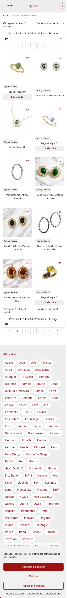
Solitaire (53, 546)
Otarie (24, 504)
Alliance (47, 362)
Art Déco (27, 377)
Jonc (55, 475)
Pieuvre (29, 518)
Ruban (51, 532)
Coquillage (32, 419)
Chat (55, 398)
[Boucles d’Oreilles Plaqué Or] (49, 68)
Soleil (38, 546)
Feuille (24, 447)
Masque (42, 489)
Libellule (23, 482)
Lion (37, 482)
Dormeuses (35, 433)
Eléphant (10, 440)
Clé (46, 405)
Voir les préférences (33, 585)
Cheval (9, 405)
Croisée (49, 419)
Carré (53, 391)
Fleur (54, 447)
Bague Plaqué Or (17, 91)
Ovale (37, 504)
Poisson (24, 525)
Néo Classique (43, 497)
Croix (8, 426)
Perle (44, 511)
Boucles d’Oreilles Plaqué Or (50, 95)
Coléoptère (12, 419)
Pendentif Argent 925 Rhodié (17, 196)
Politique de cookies (15, 593)
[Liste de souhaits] (27, 57)
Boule (54, 384)
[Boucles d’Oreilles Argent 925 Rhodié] (49, 222)
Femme (10, 447)
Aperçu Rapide (10, 86)
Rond (22, 532)
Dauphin (52, 426)
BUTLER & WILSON (17, 391)
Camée (39, 391)
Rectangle (41, 525)
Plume (9, 525)
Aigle (22, 362)
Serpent (27, 539)
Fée (21, 461)
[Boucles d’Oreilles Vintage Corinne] (49, 171)
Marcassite (24, 489)
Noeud (9, 497)
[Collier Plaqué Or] (17, 119)
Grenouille (35, 468)
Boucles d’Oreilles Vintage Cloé (17, 299)
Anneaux (24, 370)
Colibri (41, 412)
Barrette (10, 384)
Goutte (33, 461)
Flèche (9, 461)
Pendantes (28, 511)
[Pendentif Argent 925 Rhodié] (17, 171)
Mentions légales (35, 593)
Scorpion (11, 539)
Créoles (22, 426)
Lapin (8, 482)
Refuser (33, 576)
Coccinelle (11, 412)
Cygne (37, 426)
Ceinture (10, 398)
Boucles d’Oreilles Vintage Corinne (50, 196)
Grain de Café (14, 468)
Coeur (28, 412)
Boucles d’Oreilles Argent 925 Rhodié (50, 247)
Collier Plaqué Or (17, 147)
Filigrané (39, 447)
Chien (23, 405)
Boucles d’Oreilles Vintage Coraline (17, 247)
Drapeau (54, 433)
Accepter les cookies (33, 566)
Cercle (42, 398)
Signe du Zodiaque (17, 546)
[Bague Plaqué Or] (17, 68)
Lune (8, 489)
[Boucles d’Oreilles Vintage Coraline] (17, 222)
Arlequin (10, 377)
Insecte (42, 475)
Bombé (26, 384)
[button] (61, 6)
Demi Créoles (13, 433)
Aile (33, 362)
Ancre (9, 370)
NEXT (56, 489)
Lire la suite (17, 97)
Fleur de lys (13, 454)
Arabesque (42, 370)
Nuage (23, 497)
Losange (50, 482)
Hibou (52, 468)
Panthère (53, 504)
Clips (35, 405)
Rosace (36, 532)
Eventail (42, 440)
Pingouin (45, 518)
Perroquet (11, 518)
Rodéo (9, 532)
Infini (28, 475)
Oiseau (9, 504)
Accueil (6, 15)
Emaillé (26, 440)
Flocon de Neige (36, 454)
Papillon (10, 511)
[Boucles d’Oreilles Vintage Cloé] (17, 273)
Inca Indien (12, 475)
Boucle (40, 384)
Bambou (44, 377)
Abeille (9, 362)
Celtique (27, 398)
